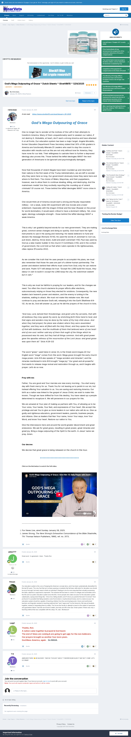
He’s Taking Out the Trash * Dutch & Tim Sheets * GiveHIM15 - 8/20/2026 (114, 201)
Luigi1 (12, 623)
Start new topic (70, 101)
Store (14, 15)
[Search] (126, 15)
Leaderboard (41, 15)
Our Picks (51, 15)
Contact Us (70, 724)
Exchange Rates (105, 232)
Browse (6, 15)
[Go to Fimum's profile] (12, 588)
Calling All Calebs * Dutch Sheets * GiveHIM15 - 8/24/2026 (114, 189)
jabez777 (12, 552)
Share (78, 93)
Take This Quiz (116, 220)
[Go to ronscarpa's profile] (7, 93)
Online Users (21, 20)
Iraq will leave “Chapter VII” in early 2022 (114, 43)
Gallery (31, 20)
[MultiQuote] (23, 544)
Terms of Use (28, 734)
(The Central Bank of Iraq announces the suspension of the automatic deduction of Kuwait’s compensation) (113, 52)
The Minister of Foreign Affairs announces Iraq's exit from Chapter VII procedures (114, 88)
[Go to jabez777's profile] (12, 558)
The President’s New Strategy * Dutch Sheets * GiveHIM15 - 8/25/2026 (115, 177)
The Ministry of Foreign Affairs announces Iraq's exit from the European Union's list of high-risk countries (113, 78)
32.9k (13, 126)
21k (13, 639)
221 (13, 572)
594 (13, 598)
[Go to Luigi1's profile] (12, 630)
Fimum (12, 582)
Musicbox (70, 15)
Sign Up (124, 9)
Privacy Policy (61, 724)
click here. (79, 2)
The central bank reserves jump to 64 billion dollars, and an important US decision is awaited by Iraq (114, 61)
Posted (29, 110)
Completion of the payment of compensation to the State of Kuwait (114, 69)
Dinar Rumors (27, 94)
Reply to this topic (88, 101)
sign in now (46, 681)
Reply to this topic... (21, 691)
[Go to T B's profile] (12, 660)
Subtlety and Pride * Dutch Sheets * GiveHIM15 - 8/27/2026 (114, 153)
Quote (28, 544)
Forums (5, 20)
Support (21, 15)
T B (12, 654)
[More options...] (95, 110)
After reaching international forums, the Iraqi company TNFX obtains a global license (114, 108)
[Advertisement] (19, 42)
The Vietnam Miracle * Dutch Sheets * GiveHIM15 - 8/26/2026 (115, 165)
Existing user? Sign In (110, 9)
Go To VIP (60, 15)
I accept (119, 733)
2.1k (13, 670)
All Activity (30, 15)
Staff (12, 20)
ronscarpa (15, 92)
